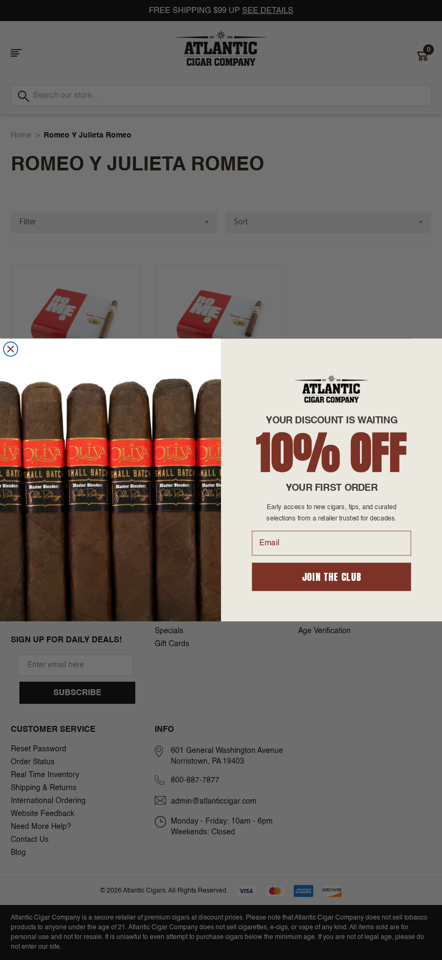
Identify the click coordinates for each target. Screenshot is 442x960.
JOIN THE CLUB (332, 577)
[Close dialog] (11, 349)
